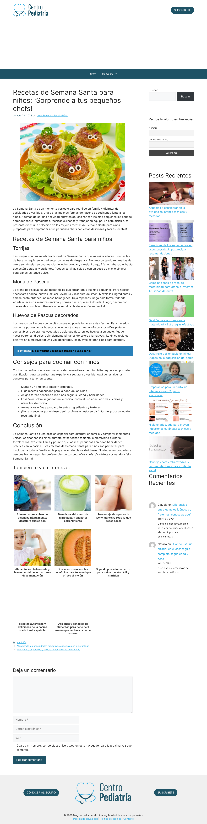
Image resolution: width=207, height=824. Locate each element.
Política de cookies (110, 818)
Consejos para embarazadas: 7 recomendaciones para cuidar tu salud (170, 466)
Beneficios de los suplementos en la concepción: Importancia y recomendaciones (170, 249)
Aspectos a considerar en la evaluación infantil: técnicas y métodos (168, 212)
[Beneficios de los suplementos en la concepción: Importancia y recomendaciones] (171, 231)
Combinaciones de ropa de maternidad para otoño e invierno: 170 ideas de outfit (171, 287)
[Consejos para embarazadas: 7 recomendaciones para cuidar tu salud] (171, 448)
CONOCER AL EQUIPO (41, 792)
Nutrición (21, 642)
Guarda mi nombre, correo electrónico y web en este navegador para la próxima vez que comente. (74, 747)
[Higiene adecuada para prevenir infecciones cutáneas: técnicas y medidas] (171, 411)
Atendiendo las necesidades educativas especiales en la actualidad (53, 646)
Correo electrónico (158, 139)
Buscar (153, 90)
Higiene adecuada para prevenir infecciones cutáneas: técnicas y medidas (170, 429)
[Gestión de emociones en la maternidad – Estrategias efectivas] (171, 306)
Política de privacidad (85, 818)
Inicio (93, 73)
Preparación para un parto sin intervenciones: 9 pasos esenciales (168, 391)
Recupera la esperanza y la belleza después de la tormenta (48, 649)
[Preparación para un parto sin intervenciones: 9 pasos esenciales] (171, 373)
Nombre (153, 127)
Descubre (107, 73)
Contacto (128, 818)
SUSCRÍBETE (182, 10)
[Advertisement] (103, 44)
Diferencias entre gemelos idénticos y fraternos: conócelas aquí (174, 509)
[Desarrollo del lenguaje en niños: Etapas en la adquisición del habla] (171, 340)
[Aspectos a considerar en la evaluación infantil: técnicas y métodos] (171, 194)
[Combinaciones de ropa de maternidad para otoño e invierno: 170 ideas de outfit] (171, 269)
